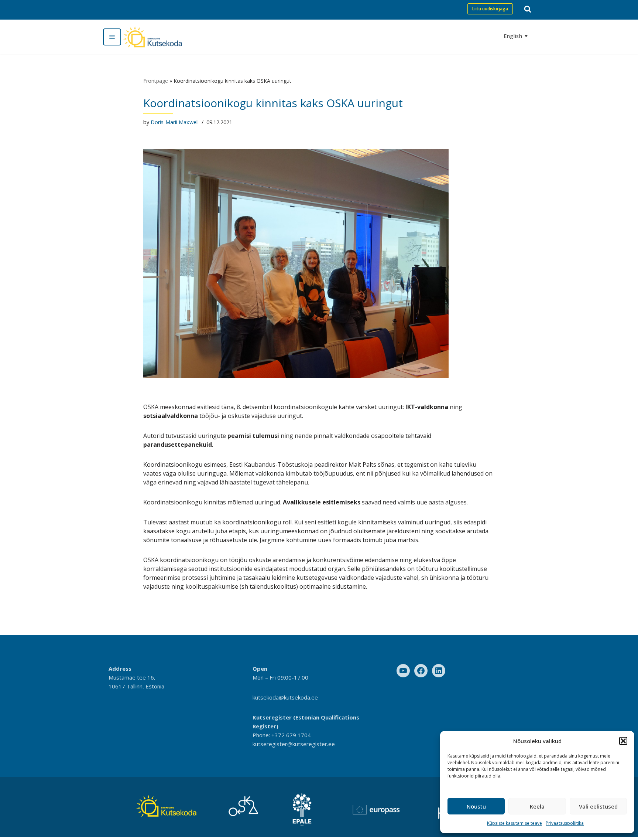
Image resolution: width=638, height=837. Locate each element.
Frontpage (155, 80)
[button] (623, 741)
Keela (537, 806)
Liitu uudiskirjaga (490, 9)
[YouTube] (403, 670)
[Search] (527, 9)
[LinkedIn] (438, 670)
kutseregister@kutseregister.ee (294, 744)
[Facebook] (421, 670)
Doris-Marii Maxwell (175, 122)
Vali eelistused (598, 806)
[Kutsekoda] (152, 37)
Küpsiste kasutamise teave (514, 823)
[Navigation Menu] (112, 36)
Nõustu (476, 806)
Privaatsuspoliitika (565, 823)
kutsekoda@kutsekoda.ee (285, 697)
